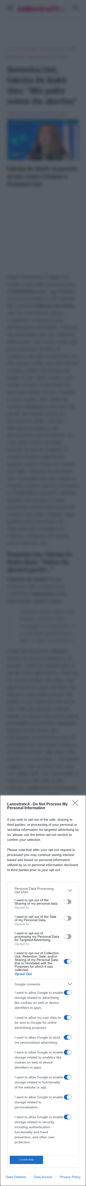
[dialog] (43, 990)
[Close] (76, 804)
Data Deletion (16, 1177)
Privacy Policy (70, 1177)
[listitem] (43, 890)
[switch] (67, 901)
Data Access (43, 1177)
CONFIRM (26, 1159)
